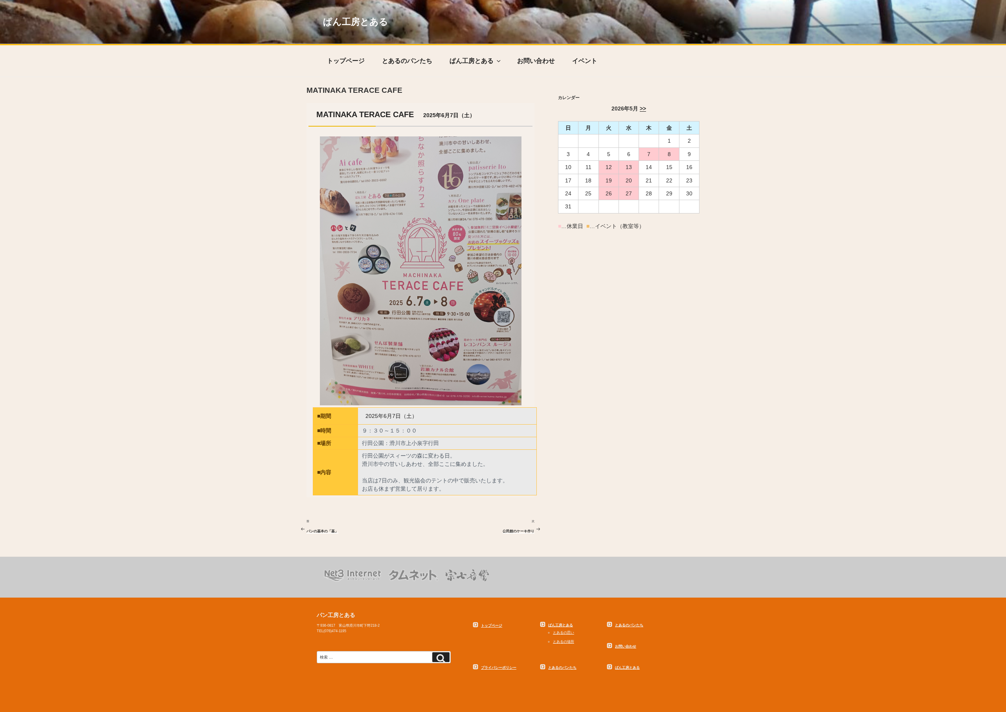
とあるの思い (563, 633)
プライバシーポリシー (498, 668)
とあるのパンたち (407, 60)
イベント (584, 60)
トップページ (346, 60)
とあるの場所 (563, 642)
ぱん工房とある (355, 22)
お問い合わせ (536, 60)
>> (643, 108)
